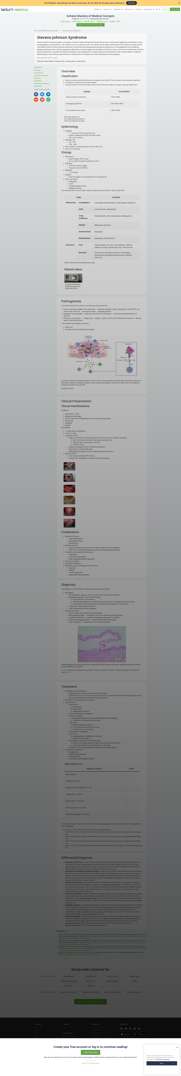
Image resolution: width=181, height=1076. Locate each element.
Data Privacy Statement (162, 1059)
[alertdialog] (90, 3)
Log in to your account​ (90, 1063)
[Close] (177, 1047)
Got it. (162, 1063)
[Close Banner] (179, 3)
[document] (90, 538)
